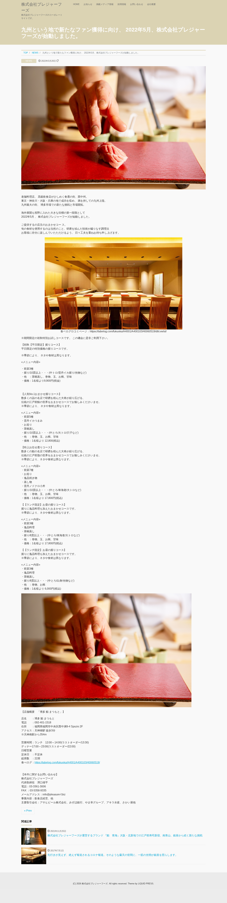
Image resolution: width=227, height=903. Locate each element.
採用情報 (121, 4)
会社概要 (151, 4)
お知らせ (88, 4)
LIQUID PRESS (145, 883)
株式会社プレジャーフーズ (95, 883)
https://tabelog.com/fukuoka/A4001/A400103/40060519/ (67, 762)
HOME (76, 4)
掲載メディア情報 (105, 4)
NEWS (29, 61)
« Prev (28, 810)
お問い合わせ (136, 4)
